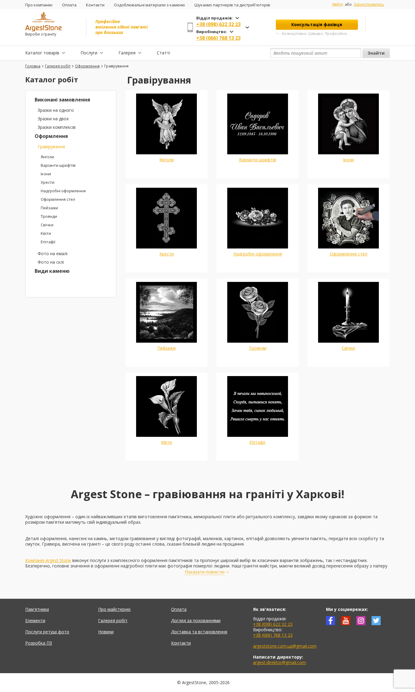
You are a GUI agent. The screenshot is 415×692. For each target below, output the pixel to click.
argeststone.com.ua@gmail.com (285, 646)
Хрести (47, 182)
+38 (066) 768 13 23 (218, 38)
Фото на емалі (52, 253)
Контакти (95, 5)
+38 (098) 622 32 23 (218, 24)
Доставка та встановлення (199, 632)
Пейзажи (49, 208)
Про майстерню (114, 609)
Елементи (35, 620)
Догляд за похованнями (196, 620)
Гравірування (51, 146)
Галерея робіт (113, 620)
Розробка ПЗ (38, 643)
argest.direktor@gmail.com (279, 662)
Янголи (47, 156)
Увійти (337, 4)
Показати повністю (205, 572)
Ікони (46, 173)
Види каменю (52, 271)
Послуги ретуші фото (47, 632)
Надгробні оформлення (63, 191)
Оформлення (51, 136)
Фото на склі (51, 262)
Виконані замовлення (62, 99)
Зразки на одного (56, 110)
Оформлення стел (58, 199)
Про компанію (39, 5)
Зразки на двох (53, 119)
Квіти (46, 233)
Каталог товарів (42, 53)
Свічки (47, 225)
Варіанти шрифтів (58, 165)
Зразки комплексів (57, 127)
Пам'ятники (37, 609)
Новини (106, 632)
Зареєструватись (369, 4)
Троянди (49, 216)
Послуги (89, 53)
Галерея (126, 53)
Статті (163, 53)
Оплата (69, 5)
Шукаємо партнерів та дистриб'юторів (232, 5)
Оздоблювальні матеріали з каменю (149, 5)
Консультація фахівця (316, 24)
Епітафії (48, 242)
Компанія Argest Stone (48, 560)
